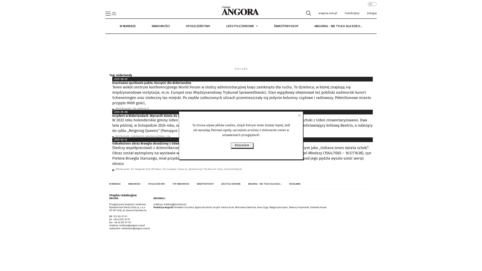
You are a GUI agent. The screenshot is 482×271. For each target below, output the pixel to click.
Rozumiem (242, 145)
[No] (299, 115)
